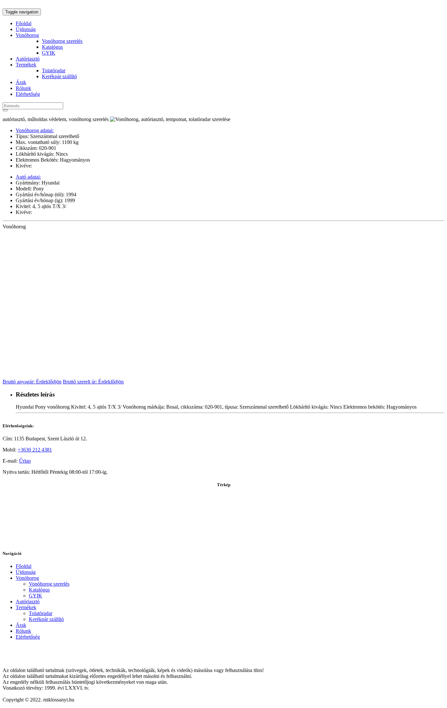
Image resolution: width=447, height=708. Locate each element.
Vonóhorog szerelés (62, 41)
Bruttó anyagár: (32, 381)
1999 (69, 200)
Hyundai (50, 183)
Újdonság (26, 29)
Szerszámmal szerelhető (54, 136)
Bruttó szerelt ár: (93, 381)
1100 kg (70, 142)
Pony (38, 188)
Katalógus (52, 47)
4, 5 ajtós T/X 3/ (48, 206)
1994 (70, 194)
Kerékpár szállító (59, 76)
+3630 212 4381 (35, 449)
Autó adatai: (28, 177)
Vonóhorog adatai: (35, 130)
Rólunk (23, 88)
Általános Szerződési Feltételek (35, 648)
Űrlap (25, 461)
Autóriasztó (28, 59)
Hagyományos (74, 160)
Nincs (61, 154)
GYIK (48, 53)
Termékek (26, 64)
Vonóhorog (27, 35)
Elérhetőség (28, 94)
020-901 (47, 148)
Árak (21, 82)
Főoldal (23, 23)
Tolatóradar (53, 70)
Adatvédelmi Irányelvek (27, 659)
